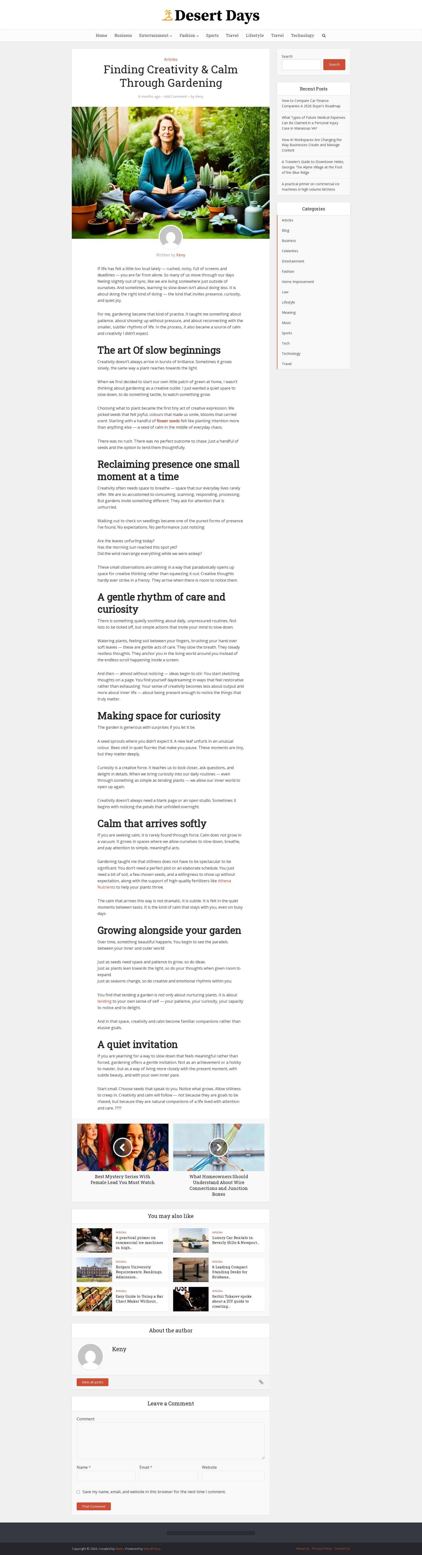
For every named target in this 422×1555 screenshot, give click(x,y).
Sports (212, 35)
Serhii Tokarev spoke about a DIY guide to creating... (232, 1301)
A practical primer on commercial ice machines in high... (139, 1242)
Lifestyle (255, 35)
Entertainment (154, 35)
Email (145, 1467)
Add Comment (175, 96)
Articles (171, 59)
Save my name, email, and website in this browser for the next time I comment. (154, 1491)
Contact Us (342, 1548)
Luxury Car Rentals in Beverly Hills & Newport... (235, 1240)
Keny (199, 96)
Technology (302, 35)
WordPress (152, 1548)
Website (209, 1467)
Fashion (187, 35)
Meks (120, 1548)
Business (123, 35)
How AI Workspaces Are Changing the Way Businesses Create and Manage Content (312, 145)
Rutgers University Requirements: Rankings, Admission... (139, 1271)
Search (287, 56)
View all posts (92, 1382)
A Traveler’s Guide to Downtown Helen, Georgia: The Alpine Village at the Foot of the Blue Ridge (313, 167)
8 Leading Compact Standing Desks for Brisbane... (229, 1271)
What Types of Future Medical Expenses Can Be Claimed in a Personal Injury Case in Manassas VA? (313, 122)
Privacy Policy (322, 1548)
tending (104, 1001)
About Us (302, 1548)
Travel (232, 35)
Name (84, 1467)
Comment (86, 1419)
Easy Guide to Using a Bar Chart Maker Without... (139, 1299)
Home (101, 35)
